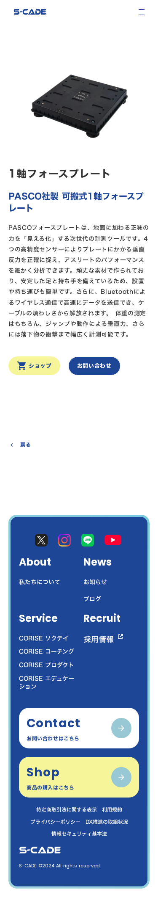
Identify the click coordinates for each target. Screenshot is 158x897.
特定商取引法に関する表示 (66, 809)
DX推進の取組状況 (107, 821)
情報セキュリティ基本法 (79, 833)
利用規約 (112, 809)
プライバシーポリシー (55, 821)
